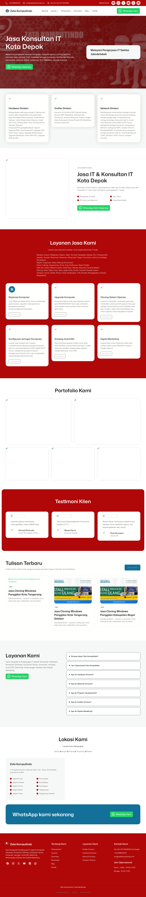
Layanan (54, 853)
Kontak (53, 867)
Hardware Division (89, 853)
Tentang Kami (56, 849)
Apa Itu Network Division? (82, 684)
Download (55, 857)
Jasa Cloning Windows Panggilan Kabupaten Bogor (117, 613)
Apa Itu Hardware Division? (82, 674)
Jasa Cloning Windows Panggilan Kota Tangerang (24, 592)
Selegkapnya (60, 356)
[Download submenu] (82, 10)
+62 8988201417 (120, 853)
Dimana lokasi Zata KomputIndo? (84, 656)
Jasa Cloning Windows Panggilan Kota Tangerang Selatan (70, 614)
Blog (53, 864)
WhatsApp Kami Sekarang (95, 207)
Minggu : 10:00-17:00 (122, 871)
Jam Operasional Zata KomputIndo (85, 665)
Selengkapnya (14, 314)
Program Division (89, 860)
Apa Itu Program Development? (84, 693)
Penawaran (55, 860)
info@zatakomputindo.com (124, 857)
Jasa (10, 586)
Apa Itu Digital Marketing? (82, 711)
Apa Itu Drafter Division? (81, 702)
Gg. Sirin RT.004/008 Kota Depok (126, 849)
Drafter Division (88, 849)
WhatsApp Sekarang (21, 66)
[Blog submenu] (89, 10)
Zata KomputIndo (21, 11)
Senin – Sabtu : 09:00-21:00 (124, 867)
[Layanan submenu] (57, 10)
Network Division (89, 857)
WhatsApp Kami (130, 10)
